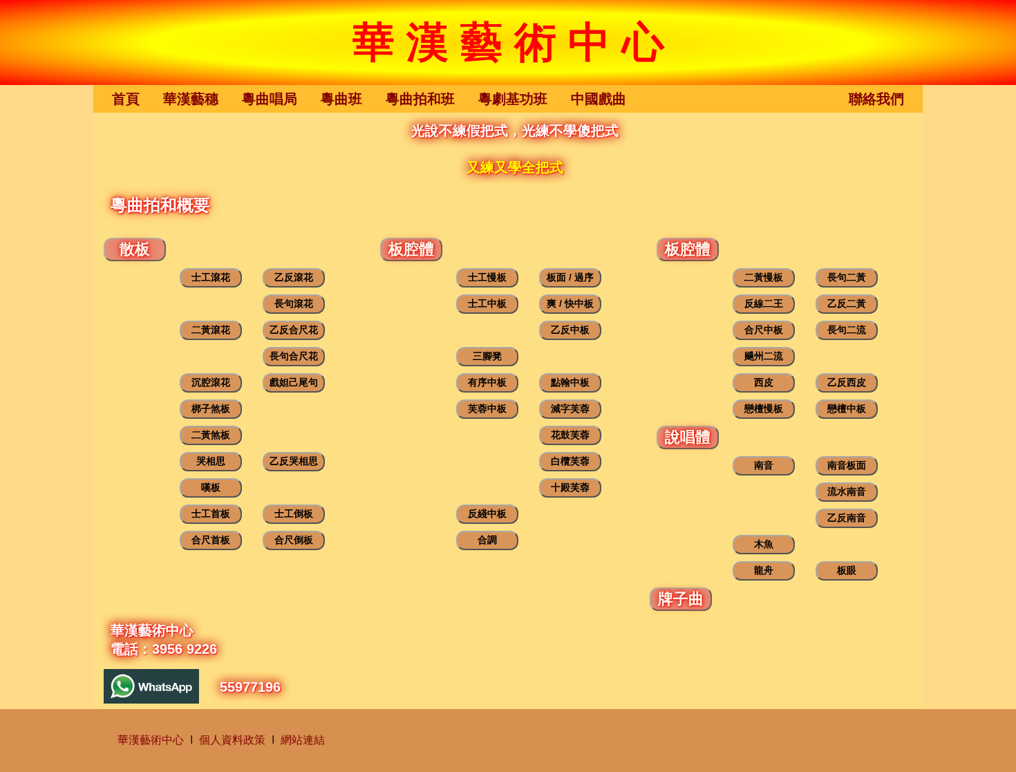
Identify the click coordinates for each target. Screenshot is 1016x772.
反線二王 (763, 303)
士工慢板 (487, 277)
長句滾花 (293, 303)
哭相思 (210, 461)
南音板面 (846, 465)
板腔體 (411, 249)
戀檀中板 (846, 408)
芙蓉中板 (487, 408)
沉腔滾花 (210, 382)
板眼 (846, 570)
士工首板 (210, 513)
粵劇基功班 (512, 98)
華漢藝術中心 (150, 740)
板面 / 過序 (570, 277)
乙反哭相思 (294, 461)
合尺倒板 (293, 539)
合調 (487, 539)
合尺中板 (763, 329)
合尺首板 (210, 539)
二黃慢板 (763, 277)
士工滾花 (210, 277)
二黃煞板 (210, 434)
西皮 (763, 382)
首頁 (126, 98)
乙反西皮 (846, 382)
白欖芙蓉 (570, 461)
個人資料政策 (232, 740)
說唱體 (688, 437)
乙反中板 (570, 329)
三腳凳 (487, 355)
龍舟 (763, 570)
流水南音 (846, 491)
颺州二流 (763, 355)
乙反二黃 (846, 303)
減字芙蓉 (570, 408)
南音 (763, 465)
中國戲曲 (598, 98)
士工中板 (487, 303)
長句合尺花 (294, 355)
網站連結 (303, 740)
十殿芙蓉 (570, 487)
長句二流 (846, 329)
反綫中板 (487, 513)
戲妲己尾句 (294, 382)
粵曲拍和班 (420, 98)
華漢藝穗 (190, 98)
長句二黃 (846, 277)
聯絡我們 (876, 98)
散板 (135, 249)
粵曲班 (341, 98)
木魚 (763, 543)
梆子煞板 (210, 408)
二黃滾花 (210, 329)
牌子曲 (681, 599)
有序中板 (487, 382)
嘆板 (210, 487)
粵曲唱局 (269, 98)
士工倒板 (293, 513)
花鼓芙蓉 (570, 434)
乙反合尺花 (294, 329)
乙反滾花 (293, 277)
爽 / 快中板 (570, 303)
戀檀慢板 (763, 408)
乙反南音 (846, 517)
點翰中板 (570, 382)
